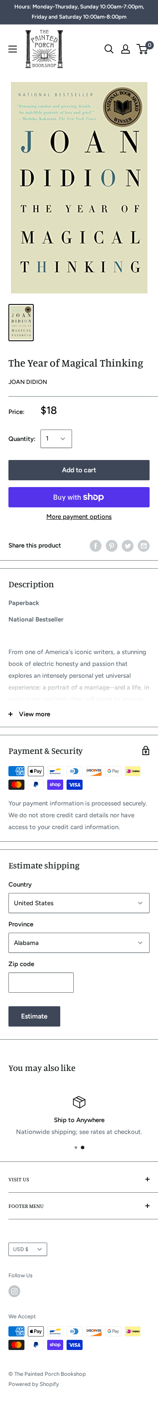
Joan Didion (27, 382)
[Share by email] (144, 545)
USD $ (20, 1249)
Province (20, 924)
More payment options (79, 516)
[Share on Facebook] (96, 545)
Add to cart (79, 470)
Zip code (21, 964)
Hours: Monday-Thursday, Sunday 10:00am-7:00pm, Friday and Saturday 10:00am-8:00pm (79, 11)
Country (20, 884)
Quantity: (21, 439)
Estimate (34, 1016)
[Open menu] (12, 49)
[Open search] (109, 49)
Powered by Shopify (33, 1384)
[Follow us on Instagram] (14, 1291)
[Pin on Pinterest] (112, 545)
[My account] (125, 49)
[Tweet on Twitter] (128, 545)
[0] (142, 49)
